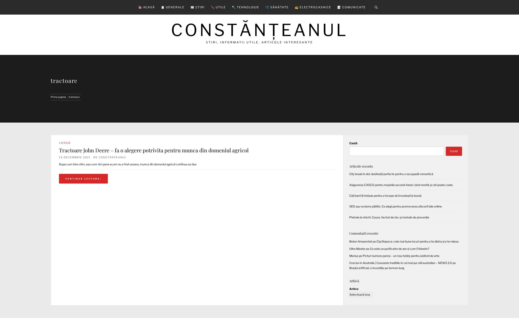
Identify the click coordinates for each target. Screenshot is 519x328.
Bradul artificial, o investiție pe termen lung (376, 268)
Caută (353, 143)
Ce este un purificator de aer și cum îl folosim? (399, 248)
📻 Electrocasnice (313, 7)
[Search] (376, 7)
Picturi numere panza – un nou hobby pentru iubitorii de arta (401, 255)
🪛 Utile (218, 7)
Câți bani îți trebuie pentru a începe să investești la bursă (385, 195)
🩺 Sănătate (277, 7)
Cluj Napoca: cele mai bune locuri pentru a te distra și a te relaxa (417, 241)
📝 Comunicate (351, 7)
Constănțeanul (259, 30)
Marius (353, 255)
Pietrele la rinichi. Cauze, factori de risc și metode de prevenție (389, 217)
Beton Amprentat (360, 241)
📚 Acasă (146, 7)
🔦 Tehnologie (245, 7)
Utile (66, 142)
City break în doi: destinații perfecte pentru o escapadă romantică (391, 174)
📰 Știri (198, 7)
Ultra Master (357, 248)
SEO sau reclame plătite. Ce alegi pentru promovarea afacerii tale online (395, 206)
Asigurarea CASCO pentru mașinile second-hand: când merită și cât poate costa (401, 185)
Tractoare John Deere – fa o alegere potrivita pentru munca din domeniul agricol (154, 150)
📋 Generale (172, 7)
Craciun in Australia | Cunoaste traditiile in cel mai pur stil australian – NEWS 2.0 (400, 263)
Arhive (353, 289)
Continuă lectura (82, 178)
